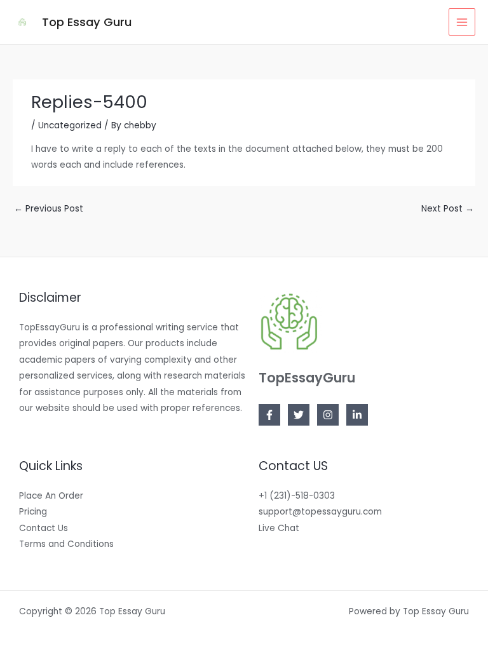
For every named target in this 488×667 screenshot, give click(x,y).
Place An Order (51, 496)
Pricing (33, 512)
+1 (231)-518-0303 (297, 496)
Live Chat (279, 528)
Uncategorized (70, 125)
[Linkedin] (357, 415)
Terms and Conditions (66, 544)
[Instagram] (328, 415)
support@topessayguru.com (320, 512)
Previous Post (48, 209)
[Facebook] (269, 415)
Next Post (447, 209)
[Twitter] (298, 415)
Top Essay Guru (87, 22)
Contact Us (43, 528)
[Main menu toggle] (462, 22)
